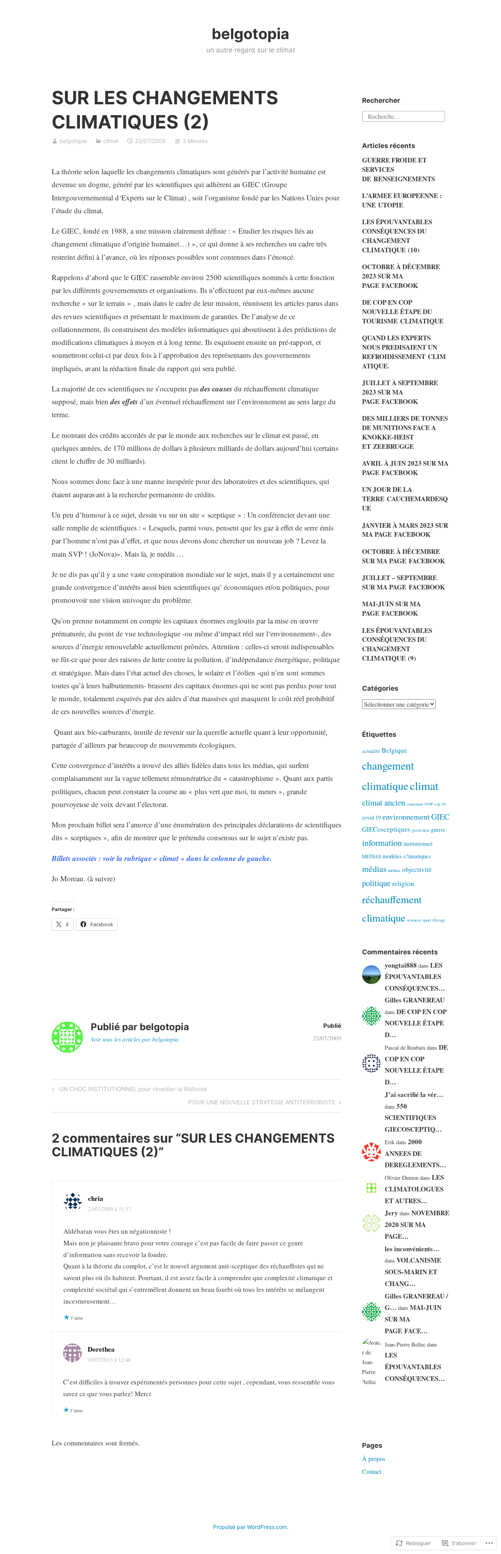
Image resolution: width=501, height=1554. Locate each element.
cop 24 (439, 804)
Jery (391, 1213)
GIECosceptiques (386, 829)
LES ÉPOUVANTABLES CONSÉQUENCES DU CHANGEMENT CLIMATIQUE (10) (397, 235)
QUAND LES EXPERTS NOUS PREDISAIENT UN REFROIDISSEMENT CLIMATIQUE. (404, 351)
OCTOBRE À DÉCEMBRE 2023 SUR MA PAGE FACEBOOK (401, 276)
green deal (420, 830)
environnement (406, 816)
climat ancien (383, 802)
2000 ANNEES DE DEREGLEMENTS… (415, 1153)
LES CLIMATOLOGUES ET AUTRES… (414, 1189)
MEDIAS (371, 856)
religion (403, 883)
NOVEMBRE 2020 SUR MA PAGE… (417, 1224)
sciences (414, 920)
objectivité (417, 869)
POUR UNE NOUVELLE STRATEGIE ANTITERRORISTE (261, 1103)
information (382, 842)
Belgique (394, 750)
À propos (373, 1458)
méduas (394, 870)
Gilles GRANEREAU (415, 1000)
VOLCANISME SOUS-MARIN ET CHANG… (413, 1271)
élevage (439, 920)
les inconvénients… (412, 1249)
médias (374, 868)
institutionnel (418, 843)
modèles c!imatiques (406, 856)
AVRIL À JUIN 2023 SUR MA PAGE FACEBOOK (405, 467)
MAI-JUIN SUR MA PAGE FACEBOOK (391, 608)
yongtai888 (401, 965)
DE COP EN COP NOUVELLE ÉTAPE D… (416, 1023)
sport (427, 920)
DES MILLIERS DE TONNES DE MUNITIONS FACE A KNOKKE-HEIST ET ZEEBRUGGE (405, 432)
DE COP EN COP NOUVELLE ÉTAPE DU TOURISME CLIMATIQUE (402, 311)
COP (429, 804)
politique (376, 882)
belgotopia (250, 34)
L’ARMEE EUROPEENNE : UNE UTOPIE (402, 200)
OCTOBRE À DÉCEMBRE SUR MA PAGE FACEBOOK (403, 556)
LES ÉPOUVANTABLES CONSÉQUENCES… (415, 976)
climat (111, 141)
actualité (371, 751)
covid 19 (371, 817)
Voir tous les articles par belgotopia (134, 1039)
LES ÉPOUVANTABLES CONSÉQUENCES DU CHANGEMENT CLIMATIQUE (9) (397, 644)
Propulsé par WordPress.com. (250, 1527)
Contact (371, 1471)
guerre (438, 829)
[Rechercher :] (403, 115)
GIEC (440, 816)
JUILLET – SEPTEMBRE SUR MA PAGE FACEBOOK (403, 582)
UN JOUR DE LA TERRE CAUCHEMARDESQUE (405, 498)
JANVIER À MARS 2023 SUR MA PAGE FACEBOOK (405, 529)
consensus (415, 804)
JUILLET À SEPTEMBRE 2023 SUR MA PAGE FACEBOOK (400, 392)
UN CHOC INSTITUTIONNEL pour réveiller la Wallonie (128, 1090)
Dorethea (101, 1349)
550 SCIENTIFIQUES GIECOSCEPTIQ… (413, 1117)
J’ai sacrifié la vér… (414, 1094)
